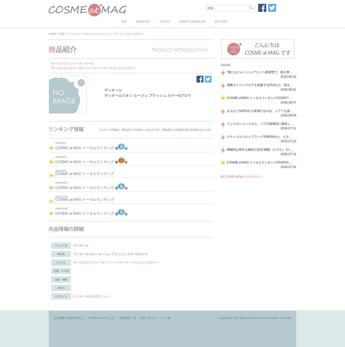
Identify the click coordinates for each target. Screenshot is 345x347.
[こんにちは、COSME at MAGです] (257, 58)
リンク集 (164, 317)
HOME (52, 33)
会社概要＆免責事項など (69, 317)
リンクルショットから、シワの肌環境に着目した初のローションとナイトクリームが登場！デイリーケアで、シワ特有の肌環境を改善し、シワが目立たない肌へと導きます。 (260, 124)
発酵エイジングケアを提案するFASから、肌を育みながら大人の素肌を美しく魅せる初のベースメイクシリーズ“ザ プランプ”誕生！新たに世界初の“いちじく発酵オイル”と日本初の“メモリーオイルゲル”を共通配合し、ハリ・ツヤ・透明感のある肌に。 (260, 85)
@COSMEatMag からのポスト (241, 176)
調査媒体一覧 (127, 317)
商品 (61, 33)
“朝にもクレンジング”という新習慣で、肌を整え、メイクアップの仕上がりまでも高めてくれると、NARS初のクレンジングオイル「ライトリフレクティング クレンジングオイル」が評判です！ (260, 72)
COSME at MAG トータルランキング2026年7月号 (260, 98)
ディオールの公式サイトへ (91, 296)
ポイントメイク (89, 68)
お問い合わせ (147, 317)
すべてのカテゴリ (63, 68)
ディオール (86, 63)
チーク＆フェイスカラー (120, 68)
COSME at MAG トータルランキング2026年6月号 (260, 162)
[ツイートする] (272, 11)
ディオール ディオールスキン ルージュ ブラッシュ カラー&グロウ (105, 33)
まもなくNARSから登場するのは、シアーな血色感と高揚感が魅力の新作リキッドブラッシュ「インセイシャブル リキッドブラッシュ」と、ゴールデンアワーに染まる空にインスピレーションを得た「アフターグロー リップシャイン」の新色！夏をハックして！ (260, 111)
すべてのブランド (63, 63)
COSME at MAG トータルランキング (85, 148)
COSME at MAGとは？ (102, 317)
